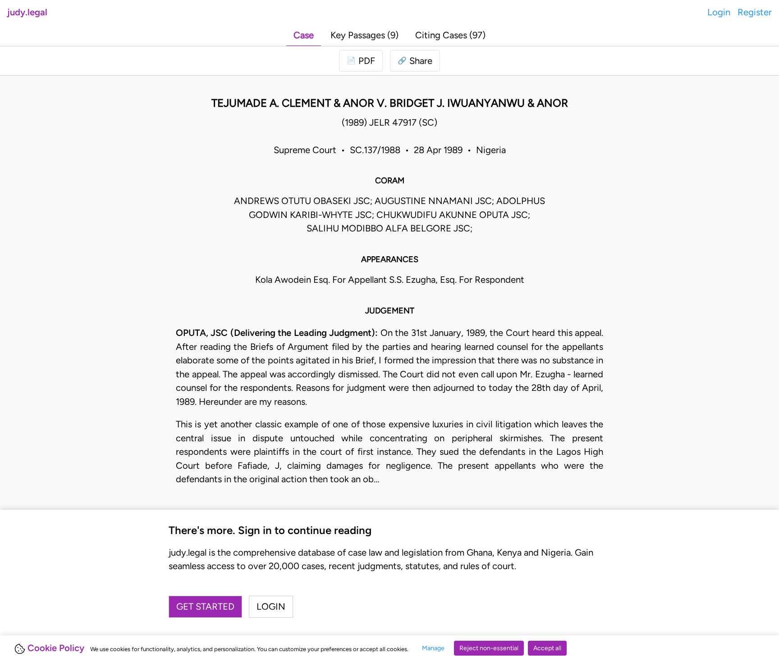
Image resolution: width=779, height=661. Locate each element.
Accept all (547, 648)
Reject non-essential (488, 648)
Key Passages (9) (364, 35)
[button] (415, 61)
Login (718, 12)
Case (303, 35)
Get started (205, 606)
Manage (433, 648)
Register (755, 12)
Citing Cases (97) (450, 35)
